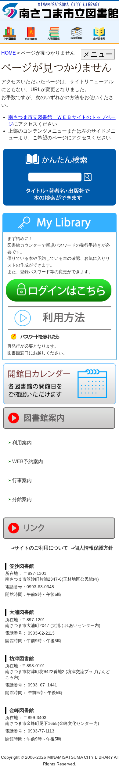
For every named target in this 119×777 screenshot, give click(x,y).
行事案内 (22, 480)
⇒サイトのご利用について (39, 547)
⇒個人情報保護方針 (92, 547)
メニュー (98, 54)
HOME (8, 53)
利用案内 (22, 442)
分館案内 (22, 499)
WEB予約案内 (27, 461)
